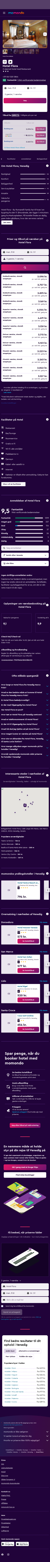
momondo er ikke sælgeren (16, 1432)
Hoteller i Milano (11, 1371)
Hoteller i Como (11, 1402)
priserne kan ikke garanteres (13, 1425)
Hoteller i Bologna (12, 1388)
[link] (28, 941)
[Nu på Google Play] (7, 1544)
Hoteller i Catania (11, 1378)
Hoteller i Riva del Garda (14, 1392)
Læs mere (7, 392)
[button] (4, 13)
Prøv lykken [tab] (10, 1356)
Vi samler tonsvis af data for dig (17, 1436)
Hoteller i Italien (36, 1450)
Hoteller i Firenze (11, 1382)
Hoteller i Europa (22, 1450)
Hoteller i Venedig (27, 1452)
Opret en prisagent (19, 1112)
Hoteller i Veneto (12, 1452)
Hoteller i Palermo (11, 1398)
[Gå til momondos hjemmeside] (16, 13)
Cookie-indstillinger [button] (8, 403)
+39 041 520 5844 (10, 77)
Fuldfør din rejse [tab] (25, 1356)
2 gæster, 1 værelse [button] (13, 94)
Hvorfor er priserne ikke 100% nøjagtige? (22, 1440)
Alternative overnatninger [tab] (29, 1351)
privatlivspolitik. (17, 1319)
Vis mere (43, 922)
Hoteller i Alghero (11, 1385)
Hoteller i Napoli (11, 1375)
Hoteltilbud (10, 1450)
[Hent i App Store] (22, 1544)
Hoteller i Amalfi (11, 1395)
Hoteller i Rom (10, 1368)
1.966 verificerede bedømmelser (31, 80)
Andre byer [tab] (10, 1351)
